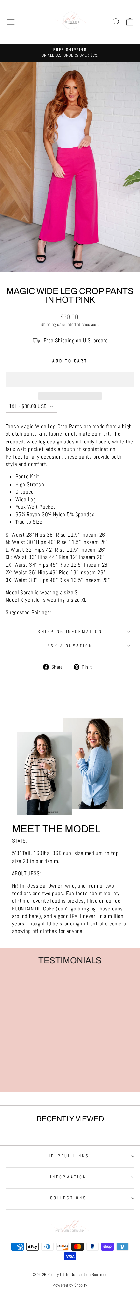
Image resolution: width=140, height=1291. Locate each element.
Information (68, 1177)
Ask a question (70, 645)
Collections (68, 1198)
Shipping (48, 324)
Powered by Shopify (70, 1285)
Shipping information (70, 631)
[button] (70, 379)
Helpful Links (68, 1156)
